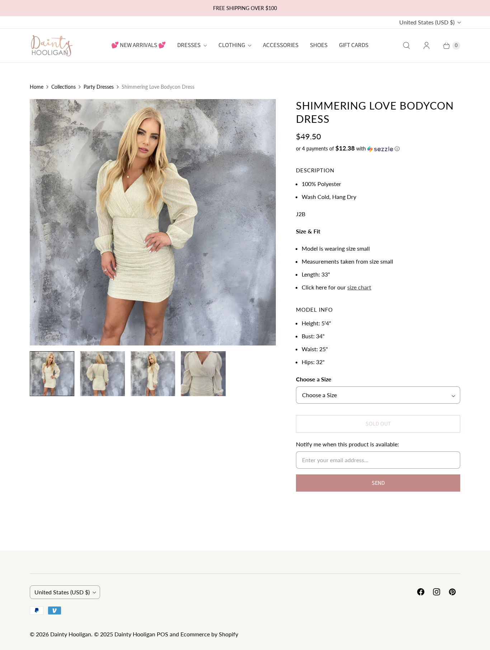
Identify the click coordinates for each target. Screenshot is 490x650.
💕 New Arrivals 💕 (138, 45)
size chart (359, 287)
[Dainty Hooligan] (51, 45)
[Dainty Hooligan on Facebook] (421, 591)
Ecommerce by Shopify (209, 634)
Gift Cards (353, 45)
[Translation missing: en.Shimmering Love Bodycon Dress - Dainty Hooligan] (52, 373)
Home (36, 87)
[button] (378, 148)
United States (426, 22)
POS (162, 634)
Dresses (189, 45)
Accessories (280, 45)
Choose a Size (313, 379)
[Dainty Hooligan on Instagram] (436, 591)
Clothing (231, 45)
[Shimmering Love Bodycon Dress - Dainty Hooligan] (153, 222)
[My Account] (426, 45)
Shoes (319, 45)
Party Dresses (99, 87)
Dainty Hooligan (70, 634)
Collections (63, 87)
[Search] (406, 45)
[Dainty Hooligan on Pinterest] (452, 591)
